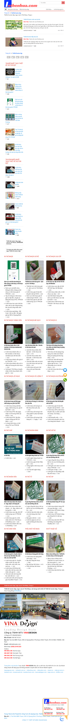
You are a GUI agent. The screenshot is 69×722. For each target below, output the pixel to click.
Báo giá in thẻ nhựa (13, 9)
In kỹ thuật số (51, 529)
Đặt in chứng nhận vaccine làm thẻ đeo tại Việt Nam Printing (56, 566)
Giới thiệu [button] (48, 9)
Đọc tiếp (60, 30)
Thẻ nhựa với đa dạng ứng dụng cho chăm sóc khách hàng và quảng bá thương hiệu (55, 347)
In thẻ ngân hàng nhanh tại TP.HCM (34, 455)
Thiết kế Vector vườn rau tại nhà (32, 19)
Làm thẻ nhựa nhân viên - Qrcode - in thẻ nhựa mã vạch (34, 346)
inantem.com (8, 672)
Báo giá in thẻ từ (32, 518)
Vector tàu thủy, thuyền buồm (18, 231)
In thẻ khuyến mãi (53, 417)
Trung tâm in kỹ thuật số (11, 665)
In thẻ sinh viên (10, 529)
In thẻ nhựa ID (51, 320)
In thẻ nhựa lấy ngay (12, 376)
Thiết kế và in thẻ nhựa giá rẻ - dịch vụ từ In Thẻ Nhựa (34, 282)
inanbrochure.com (28, 672)
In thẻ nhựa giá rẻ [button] (58, 9)
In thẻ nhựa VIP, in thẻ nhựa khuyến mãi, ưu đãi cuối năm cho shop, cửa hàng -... (56, 411)
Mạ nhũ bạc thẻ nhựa (33, 564)
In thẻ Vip (49, 477)
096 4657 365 (8, 653)
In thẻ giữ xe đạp (53, 469)
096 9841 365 (8, 651)
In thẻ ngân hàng (31, 430)
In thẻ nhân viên (10, 477)
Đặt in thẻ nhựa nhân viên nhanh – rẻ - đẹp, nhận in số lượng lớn (13, 503)
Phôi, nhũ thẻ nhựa (32, 529)
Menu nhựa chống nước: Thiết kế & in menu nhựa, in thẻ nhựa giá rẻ (55, 555)
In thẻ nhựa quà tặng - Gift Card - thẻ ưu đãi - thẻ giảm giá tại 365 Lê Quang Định (13, 313)
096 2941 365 (8, 655)
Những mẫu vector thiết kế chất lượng (19, 194)
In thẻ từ (28, 477)
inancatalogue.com (41, 672)
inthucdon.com (41, 670)
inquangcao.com (9, 670)
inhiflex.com (59, 672)
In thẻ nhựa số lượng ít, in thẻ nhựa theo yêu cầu (34, 402)
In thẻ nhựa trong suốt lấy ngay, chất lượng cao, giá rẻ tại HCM (12, 402)
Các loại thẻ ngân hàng (33, 469)
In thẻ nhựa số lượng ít (34, 376)
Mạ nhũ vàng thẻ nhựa (33, 560)
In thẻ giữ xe (51, 430)
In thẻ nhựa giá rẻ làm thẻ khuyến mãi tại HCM (54, 402)
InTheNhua (17, 591)
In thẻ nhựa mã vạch (32, 320)
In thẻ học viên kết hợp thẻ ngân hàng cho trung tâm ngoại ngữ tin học (55, 361)
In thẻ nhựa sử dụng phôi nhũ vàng (34, 554)
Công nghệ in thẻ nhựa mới (35, 465)
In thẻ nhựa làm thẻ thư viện (56, 570)
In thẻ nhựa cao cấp (53, 256)
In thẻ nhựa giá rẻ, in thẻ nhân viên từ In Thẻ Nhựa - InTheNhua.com (13, 520)
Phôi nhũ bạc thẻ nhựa (33, 566)
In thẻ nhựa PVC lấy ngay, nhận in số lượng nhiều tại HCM (13, 413)
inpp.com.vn (51, 672)
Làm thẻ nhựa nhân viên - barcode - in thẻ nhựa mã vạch (34, 357)
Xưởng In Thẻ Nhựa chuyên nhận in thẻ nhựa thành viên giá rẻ (13, 371)
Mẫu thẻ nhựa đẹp (24, 9)
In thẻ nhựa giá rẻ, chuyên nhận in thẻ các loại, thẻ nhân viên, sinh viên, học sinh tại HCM (13, 556)
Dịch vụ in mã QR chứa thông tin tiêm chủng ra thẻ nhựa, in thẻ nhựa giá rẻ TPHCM (13, 283)
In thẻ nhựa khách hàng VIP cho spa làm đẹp (55, 503)
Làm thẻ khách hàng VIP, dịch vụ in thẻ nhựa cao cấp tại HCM (56, 297)
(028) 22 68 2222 (16, 646)
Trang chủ (6, 13)
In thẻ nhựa (8, 256)
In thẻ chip (8, 430)
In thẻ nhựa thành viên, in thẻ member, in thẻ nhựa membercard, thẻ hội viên (13, 347)
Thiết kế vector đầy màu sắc (31, 37)
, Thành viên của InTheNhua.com (34, 21)
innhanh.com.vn (20, 670)
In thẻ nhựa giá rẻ (32, 256)
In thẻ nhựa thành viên (13, 320)
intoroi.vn (50, 670)
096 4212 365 (8, 658)
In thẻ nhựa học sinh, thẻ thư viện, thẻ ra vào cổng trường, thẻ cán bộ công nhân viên (14, 305)
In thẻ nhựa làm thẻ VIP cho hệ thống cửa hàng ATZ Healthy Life (56, 522)
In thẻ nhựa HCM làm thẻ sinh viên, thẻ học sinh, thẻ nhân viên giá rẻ (13, 570)
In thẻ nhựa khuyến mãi (55, 376)
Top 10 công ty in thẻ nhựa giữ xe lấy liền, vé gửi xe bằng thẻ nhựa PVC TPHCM (14, 297)
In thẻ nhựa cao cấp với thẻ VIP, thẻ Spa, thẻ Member (55, 282)
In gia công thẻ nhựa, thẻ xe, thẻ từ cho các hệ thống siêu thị (55, 456)
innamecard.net (17, 672)
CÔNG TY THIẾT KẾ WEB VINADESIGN (34, 720)
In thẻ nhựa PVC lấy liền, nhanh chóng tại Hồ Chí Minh (12, 419)
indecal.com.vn (59, 670)
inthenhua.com (31, 670)
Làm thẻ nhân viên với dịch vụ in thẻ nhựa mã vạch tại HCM (35, 363)
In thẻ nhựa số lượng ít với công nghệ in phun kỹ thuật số (35, 413)
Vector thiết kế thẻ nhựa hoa (19, 205)
